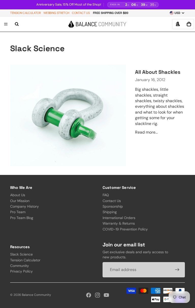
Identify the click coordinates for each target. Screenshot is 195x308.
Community (19, 265)
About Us (17, 195)
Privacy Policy (21, 271)
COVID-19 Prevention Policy (125, 229)
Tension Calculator (25, 13)
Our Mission (19, 200)
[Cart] (188, 24)
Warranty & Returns (119, 223)
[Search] (16, 24)
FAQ (106, 195)
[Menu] (6, 24)
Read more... (146, 132)
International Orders (119, 217)
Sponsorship (113, 206)
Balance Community (36, 295)
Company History (24, 206)
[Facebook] (89, 295)
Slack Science (21, 254)
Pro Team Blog (21, 217)
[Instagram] (97, 295)
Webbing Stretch (56, 13)
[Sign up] (177, 269)
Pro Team (17, 212)
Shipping (110, 212)
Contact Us (81, 13)
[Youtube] (106, 295)
